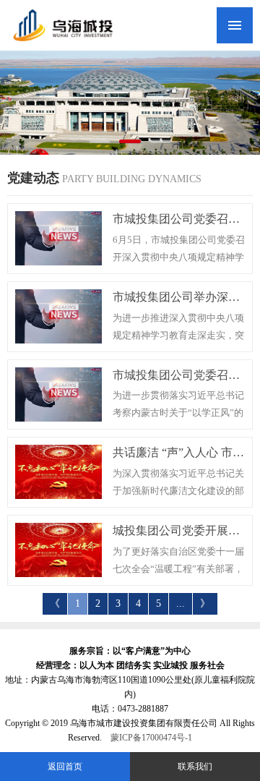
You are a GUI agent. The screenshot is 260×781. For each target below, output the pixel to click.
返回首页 (65, 766)
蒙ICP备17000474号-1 (151, 738)
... (180, 603)
